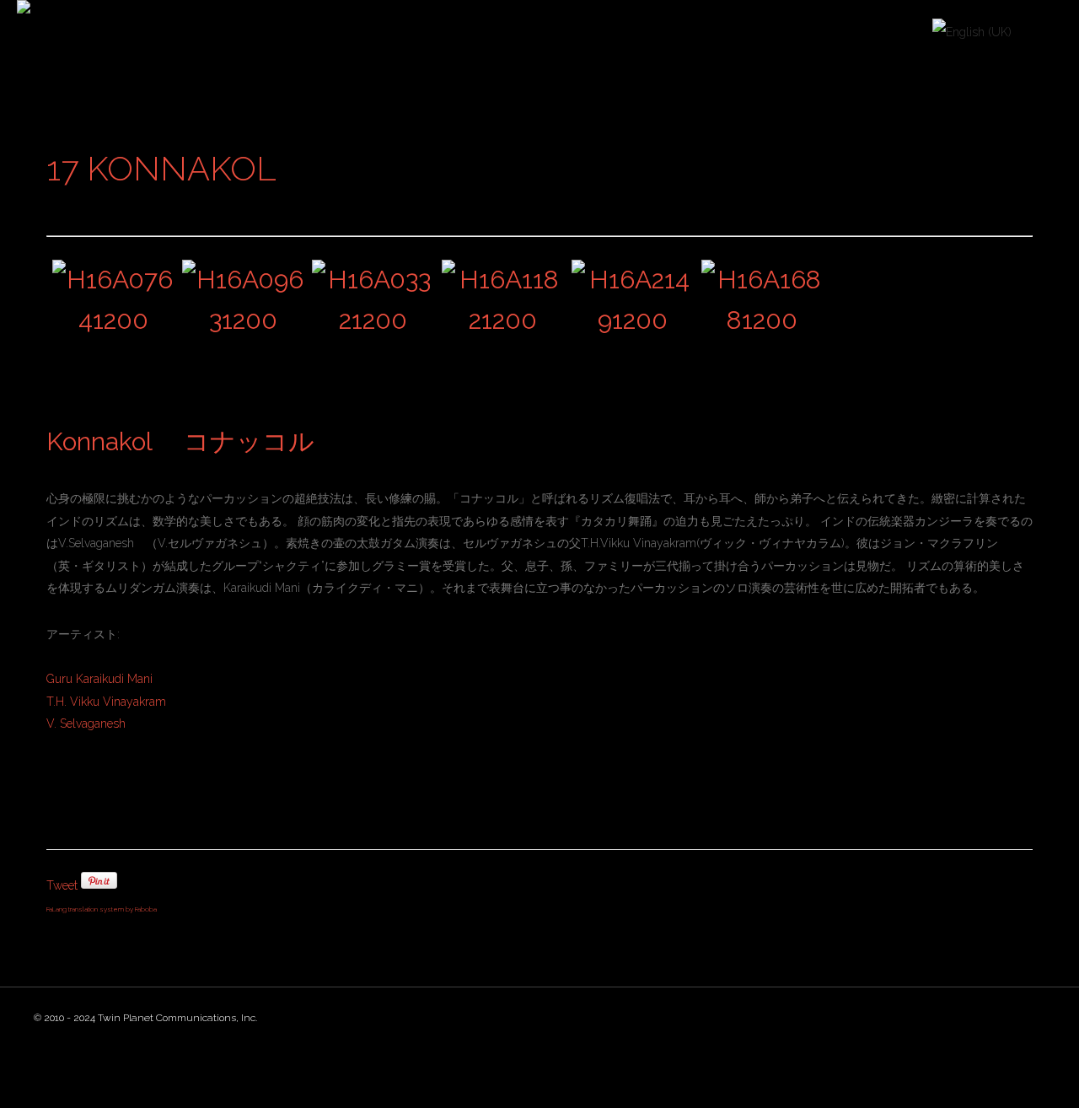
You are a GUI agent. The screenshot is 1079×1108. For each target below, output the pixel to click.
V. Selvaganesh (86, 723)
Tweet (62, 885)
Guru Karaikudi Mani (99, 679)
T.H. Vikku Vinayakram (106, 701)
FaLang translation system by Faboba (101, 909)
